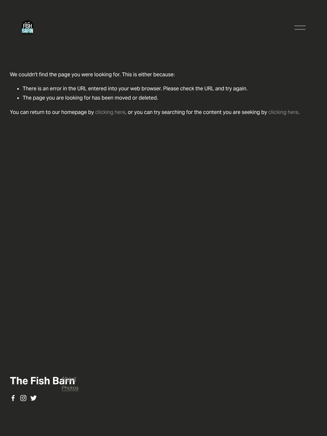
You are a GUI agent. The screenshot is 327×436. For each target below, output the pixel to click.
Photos (70, 388)
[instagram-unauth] (23, 398)
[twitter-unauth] (33, 398)
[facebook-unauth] (13, 398)
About (69, 378)
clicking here (110, 112)
